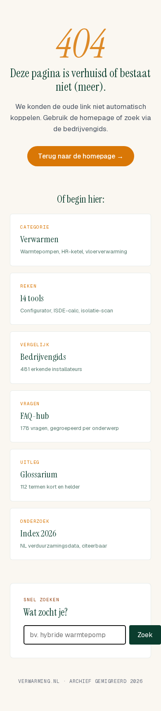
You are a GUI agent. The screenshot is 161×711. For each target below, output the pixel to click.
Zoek (145, 635)
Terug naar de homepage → (80, 156)
